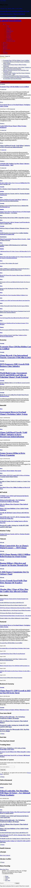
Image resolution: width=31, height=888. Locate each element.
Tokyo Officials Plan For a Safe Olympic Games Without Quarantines (15, 610)
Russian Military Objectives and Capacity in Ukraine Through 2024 (14, 564)
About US (9, 38)
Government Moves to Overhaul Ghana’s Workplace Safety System (14, 11)
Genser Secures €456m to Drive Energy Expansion (16, 76)
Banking (8, 29)
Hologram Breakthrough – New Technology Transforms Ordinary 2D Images (12, 500)
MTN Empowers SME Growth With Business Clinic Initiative (14, 365)
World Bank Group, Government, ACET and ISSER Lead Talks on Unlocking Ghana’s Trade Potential (14, 375)
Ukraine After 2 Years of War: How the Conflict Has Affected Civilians (14, 590)
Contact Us (9, 39)
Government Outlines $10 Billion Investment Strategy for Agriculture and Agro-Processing (16, 78)
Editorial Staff (3, 89)
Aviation (8, 28)
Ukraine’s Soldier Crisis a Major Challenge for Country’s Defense (14, 618)
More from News (4, 869)
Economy (8, 32)
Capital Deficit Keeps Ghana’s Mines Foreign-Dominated (12, 13)
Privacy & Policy (10, 41)
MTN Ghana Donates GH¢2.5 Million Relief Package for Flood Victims (15, 555)
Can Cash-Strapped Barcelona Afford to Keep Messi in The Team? (14, 317)
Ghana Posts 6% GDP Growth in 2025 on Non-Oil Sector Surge (15, 692)
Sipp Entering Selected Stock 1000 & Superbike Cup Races (15, 217)
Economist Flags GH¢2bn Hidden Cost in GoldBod (11, 8)
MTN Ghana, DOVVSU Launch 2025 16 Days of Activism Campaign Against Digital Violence (15, 476)
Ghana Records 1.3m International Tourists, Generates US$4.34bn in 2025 (15, 356)
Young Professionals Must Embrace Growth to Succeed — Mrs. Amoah (15, 615)
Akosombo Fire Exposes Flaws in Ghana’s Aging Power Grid (13, 605)
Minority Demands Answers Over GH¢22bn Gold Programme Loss (14, 665)
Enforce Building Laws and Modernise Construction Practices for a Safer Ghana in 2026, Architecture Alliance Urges (14, 269)
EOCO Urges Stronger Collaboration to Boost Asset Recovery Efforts (15, 607)
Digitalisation (9, 31)
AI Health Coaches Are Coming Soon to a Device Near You (15, 838)
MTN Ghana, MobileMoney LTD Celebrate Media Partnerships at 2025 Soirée (13, 748)
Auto (7, 27)
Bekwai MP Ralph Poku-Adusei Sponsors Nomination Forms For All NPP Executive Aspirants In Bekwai (15, 312)
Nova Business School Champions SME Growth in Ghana (14, 189)
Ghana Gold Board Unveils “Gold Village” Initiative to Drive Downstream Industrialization (17, 68)
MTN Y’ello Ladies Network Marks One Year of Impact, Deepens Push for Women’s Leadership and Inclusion (15, 257)
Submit (17, 883)
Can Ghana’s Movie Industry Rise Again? (9, 263)
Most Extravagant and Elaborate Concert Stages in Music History (14, 329)
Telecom (8, 36)
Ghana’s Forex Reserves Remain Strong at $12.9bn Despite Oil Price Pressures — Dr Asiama (15, 212)
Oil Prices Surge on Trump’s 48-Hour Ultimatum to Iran (14, 228)
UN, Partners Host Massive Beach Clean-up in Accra (11, 613)
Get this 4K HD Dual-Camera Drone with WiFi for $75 (12, 602)
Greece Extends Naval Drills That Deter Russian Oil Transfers (13, 582)
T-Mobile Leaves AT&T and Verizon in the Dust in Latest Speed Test (15, 300)
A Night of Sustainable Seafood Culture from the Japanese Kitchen (14, 305)
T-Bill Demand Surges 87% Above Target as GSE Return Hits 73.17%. (15, 251)
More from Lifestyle (5, 855)
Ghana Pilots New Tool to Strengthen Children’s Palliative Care (14, 295)
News (7, 25)
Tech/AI (8, 35)
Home (4, 24)
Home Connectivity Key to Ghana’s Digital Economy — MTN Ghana (14, 547)
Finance (8, 34)
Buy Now (7, 880)
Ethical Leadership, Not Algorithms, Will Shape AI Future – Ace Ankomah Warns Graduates (15, 793)
